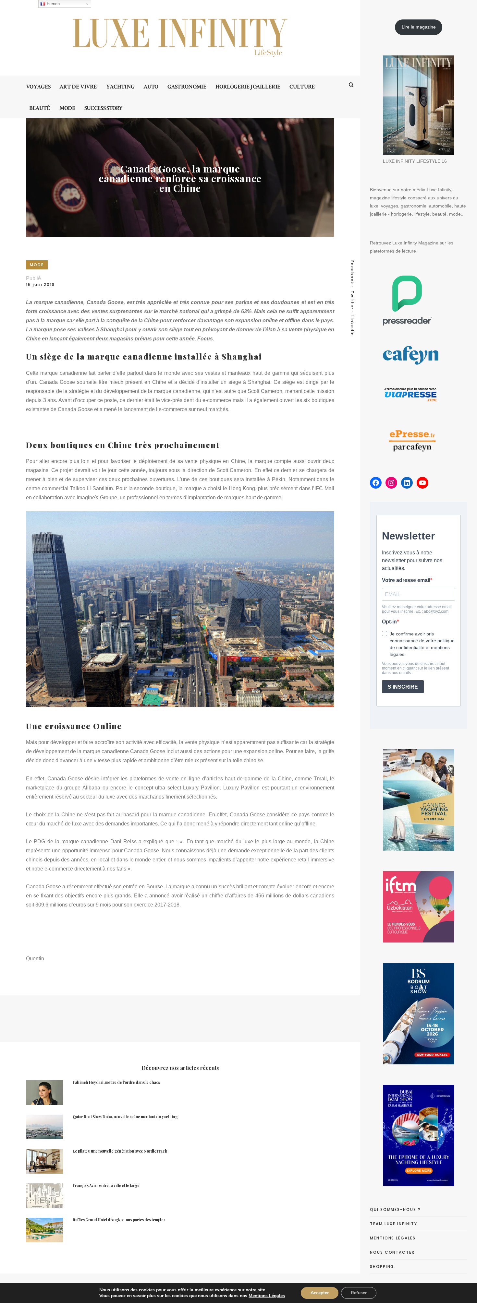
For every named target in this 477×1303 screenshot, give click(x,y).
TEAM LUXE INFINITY (393, 1223)
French (52, 3)
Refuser (359, 1293)
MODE (37, 264)
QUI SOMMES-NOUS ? (395, 1209)
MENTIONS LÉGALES (393, 1238)
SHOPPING (382, 1266)
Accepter (320, 1293)
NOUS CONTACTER (392, 1252)
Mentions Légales (267, 1296)
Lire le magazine (419, 27)
